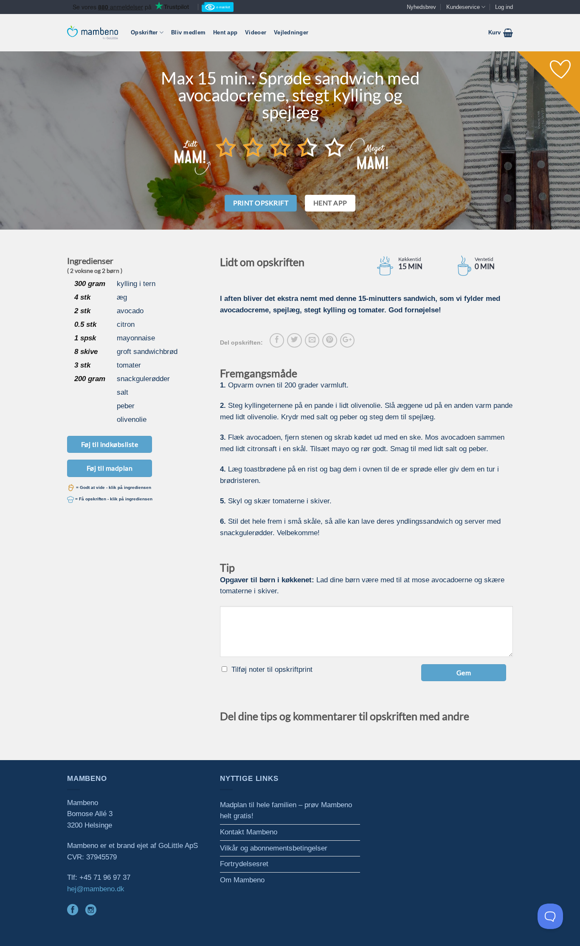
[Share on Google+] (347, 340)
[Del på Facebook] (277, 340)
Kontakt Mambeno (248, 832)
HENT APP (330, 203)
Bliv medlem (188, 32)
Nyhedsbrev (421, 7)
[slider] (280, 147)
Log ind (504, 7)
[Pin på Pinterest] (329, 340)
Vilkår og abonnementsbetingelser (273, 848)
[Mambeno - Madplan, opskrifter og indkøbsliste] (92, 32)
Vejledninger (291, 32)
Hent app (225, 32)
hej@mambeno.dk (95, 889)
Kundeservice (463, 7)
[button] (500, 32)
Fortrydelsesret (244, 864)
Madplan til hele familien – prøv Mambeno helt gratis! (286, 810)
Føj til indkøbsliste (109, 444)
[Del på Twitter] (294, 340)
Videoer (255, 32)
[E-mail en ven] (312, 340)
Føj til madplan (109, 468)
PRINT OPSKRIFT (261, 203)
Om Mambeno (242, 880)
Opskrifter (144, 32)
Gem (463, 672)
